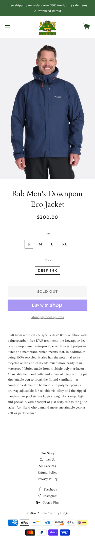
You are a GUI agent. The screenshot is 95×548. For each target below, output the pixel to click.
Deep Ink (47, 270)
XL (64, 244)
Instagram (50, 496)
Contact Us (47, 459)
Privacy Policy (48, 479)
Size (47, 234)
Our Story (47, 453)
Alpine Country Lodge (52, 513)
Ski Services (47, 466)
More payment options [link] (47, 317)
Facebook (50, 489)
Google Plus (50, 502)
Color (47, 260)
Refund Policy (47, 472)
